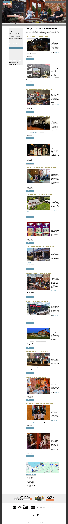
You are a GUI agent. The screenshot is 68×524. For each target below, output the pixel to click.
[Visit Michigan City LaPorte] (26, 507)
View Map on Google (31, 474)
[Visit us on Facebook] (30, 515)
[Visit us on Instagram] (38, 515)
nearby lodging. (57, 314)
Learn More (29, 58)
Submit (31, 499)
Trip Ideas (28, 53)
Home (9, 23)
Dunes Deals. (55, 209)
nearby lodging (57, 52)
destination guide (34, 53)
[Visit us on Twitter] (34, 515)
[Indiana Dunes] (20, 507)
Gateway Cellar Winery (54, 420)
